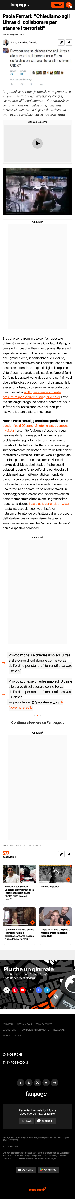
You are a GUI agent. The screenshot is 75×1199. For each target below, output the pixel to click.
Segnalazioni (24, 1024)
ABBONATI (58, 5)
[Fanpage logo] (20, 5)
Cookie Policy (10, 1029)
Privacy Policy (44, 1024)
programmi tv (34, 846)
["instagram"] (15, 990)
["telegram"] (47, 990)
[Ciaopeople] (37, 1189)
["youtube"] (23, 990)
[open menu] (4, 4)
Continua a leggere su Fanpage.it (37, 722)
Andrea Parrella (28, 42)
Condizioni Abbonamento (35, 1029)
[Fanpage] (37, 1094)
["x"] (31, 990)
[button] (69, 42)
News (5, 846)
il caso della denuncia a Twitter (49, 503)
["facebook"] (39, 990)
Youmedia (8, 1024)
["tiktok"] (6, 990)
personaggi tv (17, 846)
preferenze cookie (13, 1035)
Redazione (59, 1029)
